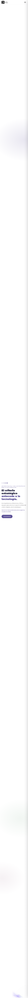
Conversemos (7, 516)
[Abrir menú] (25, 2)
